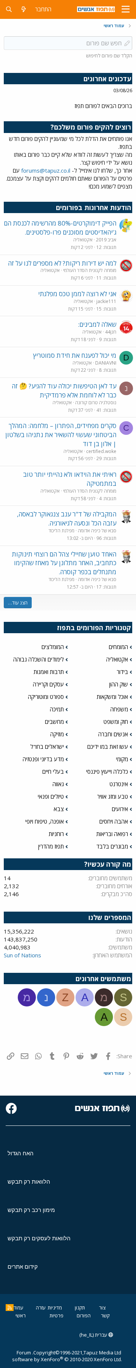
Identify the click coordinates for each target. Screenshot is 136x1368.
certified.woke (101, 451)
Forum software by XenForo (67, 1356)
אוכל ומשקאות (112, 696)
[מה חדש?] (23, 9)
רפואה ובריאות (112, 834)
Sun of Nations (22, 955)
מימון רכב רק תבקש (31, 1210)
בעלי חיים (53, 771)
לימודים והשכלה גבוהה (38, 659)
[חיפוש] (9, 9)
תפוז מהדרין (51, 846)
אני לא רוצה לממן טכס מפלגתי (77, 293)
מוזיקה (57, 734)
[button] (125, 9)
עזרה (41, 1307)
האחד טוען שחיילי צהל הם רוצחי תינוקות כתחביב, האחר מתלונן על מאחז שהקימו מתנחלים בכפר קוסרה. (64, 563)
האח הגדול (21, 1153)
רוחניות (56, 834)
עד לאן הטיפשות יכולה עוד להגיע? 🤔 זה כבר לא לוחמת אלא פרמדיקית (64, 390)
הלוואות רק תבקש (29, 1181)
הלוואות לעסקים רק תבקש (39, 1238)
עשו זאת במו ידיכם (107, 746)
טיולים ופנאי (51, 796)
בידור (122, 671)
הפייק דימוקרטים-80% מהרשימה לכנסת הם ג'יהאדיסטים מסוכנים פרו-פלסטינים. (60, 228)
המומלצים (53, 647)
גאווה (58, 784)
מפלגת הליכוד (61, 530)
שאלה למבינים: (97, 324)
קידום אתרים (23, 1266)
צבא (59, 809)
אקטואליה (83, 240)
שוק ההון (118, 684)
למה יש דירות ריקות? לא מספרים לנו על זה (62, 263)
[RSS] (10, 1307)
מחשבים (54, 721)
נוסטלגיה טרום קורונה (95, 402)
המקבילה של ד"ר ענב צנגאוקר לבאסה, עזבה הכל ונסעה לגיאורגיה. (66, 518)
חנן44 (110, 332)
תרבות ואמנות (49, 671)
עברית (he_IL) (93, 1334)
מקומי (122, 759)
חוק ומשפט (116, 721)
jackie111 (106, 301)
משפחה (119, 709)
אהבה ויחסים (113, 821)
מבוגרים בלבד (112, 846)
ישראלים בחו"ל (47, 746)
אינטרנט (119, 784)
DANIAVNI (105, 363)
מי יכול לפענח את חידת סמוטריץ (74, 355)
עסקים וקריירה (48, 684)
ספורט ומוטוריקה (46, 696)
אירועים (120, 809)
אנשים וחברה (113, 734)
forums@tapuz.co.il (45, 170)
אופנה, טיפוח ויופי (44, 821)
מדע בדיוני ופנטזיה (43, 759)
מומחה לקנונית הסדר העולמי (89, 270)
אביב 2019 (106, 240)
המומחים (118, 647)
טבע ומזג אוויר (112, 796)
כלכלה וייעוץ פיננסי (107, 771)
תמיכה (57, 709)
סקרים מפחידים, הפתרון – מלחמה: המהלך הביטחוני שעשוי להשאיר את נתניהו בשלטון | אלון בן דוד (60, 434)
